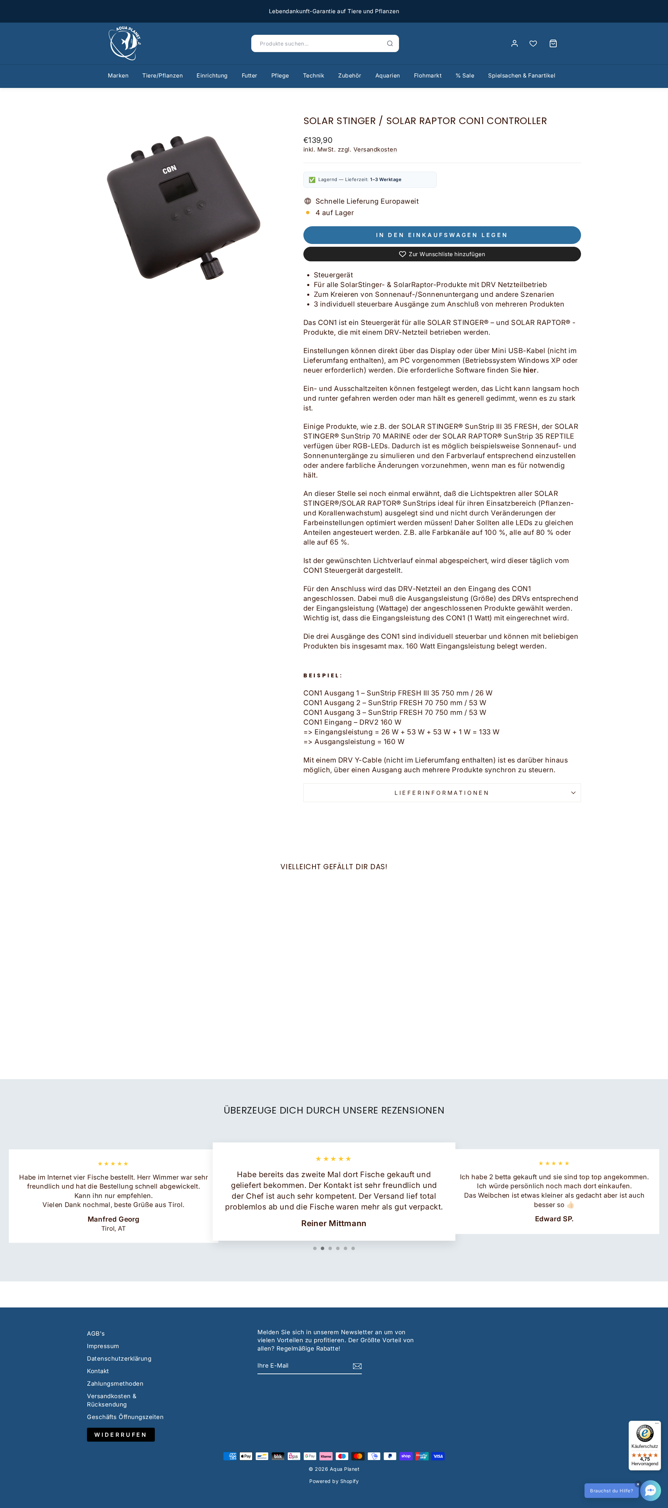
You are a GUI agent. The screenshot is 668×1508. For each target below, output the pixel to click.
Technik (314, 75)
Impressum (103, 1346)
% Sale (464, 75)
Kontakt (98, 1371)
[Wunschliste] (533, 43)
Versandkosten (375, 149)
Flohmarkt (428, 75)
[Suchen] (390, 43)
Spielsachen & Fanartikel (521, 75)
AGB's (96, 1333)
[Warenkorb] (553, 43)
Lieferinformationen (442, 792)
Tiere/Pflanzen (162, 75)
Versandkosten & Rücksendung (112, 1400)
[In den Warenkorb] (95, 998)
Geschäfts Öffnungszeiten (125, 1416)
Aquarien (387, 75)
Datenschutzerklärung (119, 1358)
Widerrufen (121, 1434)
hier (530, 370)
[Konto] (515, 43)
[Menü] (657, 1425)
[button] (622, 1490)
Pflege (280, 75)
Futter (249, 75)
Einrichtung (212, 75)
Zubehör (349, 75)
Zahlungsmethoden (115, 1383)
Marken (118, 75)
